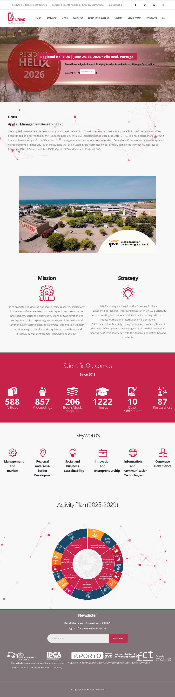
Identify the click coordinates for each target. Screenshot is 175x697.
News (65, 18)
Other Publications (132, 409)
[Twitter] (144, 5)
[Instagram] (163, 5)
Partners (78, 18)
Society (118, 18)
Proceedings (42, 407)
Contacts (151, 18)
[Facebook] (135, 5)
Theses (102, 407)
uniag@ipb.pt (116, 4)
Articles (12, 407)
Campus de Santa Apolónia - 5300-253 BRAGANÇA (78, 4)
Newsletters (134, 18)
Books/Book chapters (72, 409)
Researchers (162, 407)
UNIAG (38, 18)
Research (52, 18)
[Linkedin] (154, 5)
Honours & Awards (98, 18)
